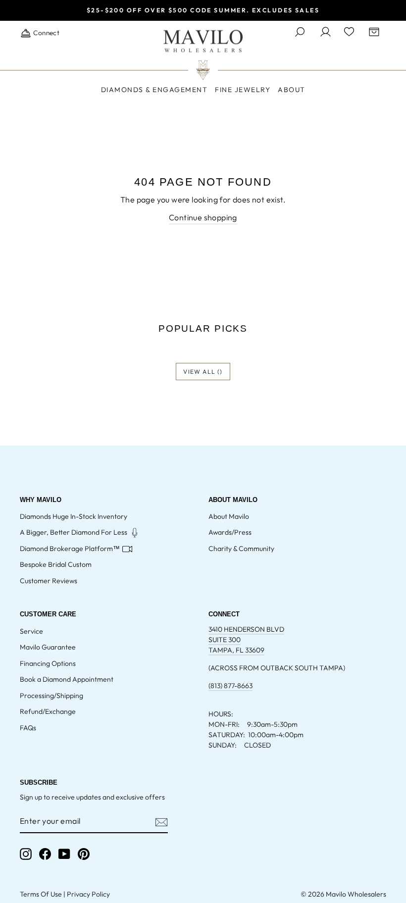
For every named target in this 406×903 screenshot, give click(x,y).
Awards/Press (230, 532)
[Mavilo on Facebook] (45, 854)
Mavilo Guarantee (48, 647)
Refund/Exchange (48, 711)
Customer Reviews (48, 580)
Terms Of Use (41, 894)
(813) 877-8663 (230, 685)
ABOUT (291, 89)
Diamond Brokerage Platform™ (70, 548)
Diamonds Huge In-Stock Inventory (73, 516)
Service (31, 631)
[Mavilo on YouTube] (64, 854)
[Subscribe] (161, 821)
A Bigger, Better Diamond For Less (73, 532)
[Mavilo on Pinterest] (84, 854)
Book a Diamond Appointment (66, 679)
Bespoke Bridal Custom (56, 564)
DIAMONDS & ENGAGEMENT (154, 89)
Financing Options (48, 663)
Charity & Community (241, 548)
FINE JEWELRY (242, 89)
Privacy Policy (88, 894)
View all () (202, 371)
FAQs (28, 727)
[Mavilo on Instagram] (26, 854)
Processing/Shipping (51, 695)
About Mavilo (228, 516)
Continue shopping (203, 217)
